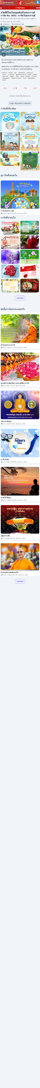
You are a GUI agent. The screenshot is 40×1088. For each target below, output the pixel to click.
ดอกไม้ (10, 72)
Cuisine (34, 76)
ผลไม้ (29, 74)
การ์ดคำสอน (20, 8)
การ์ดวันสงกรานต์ (19, 24)
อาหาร (4, 74)
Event (4, 80)
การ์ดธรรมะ (6, 24)
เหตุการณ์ (5, 76)
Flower (12, 76)
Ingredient (31, 78)
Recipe (28, 76)
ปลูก (15, 72)
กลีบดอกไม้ (22, 72)
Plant (17, 76)
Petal (22, 76)
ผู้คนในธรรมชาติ (21, 74)
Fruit (24, 78)
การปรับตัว (11, 74)
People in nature (16, 78)
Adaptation (5, 78)
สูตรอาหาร (30, 72)
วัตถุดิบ (35, 74)
